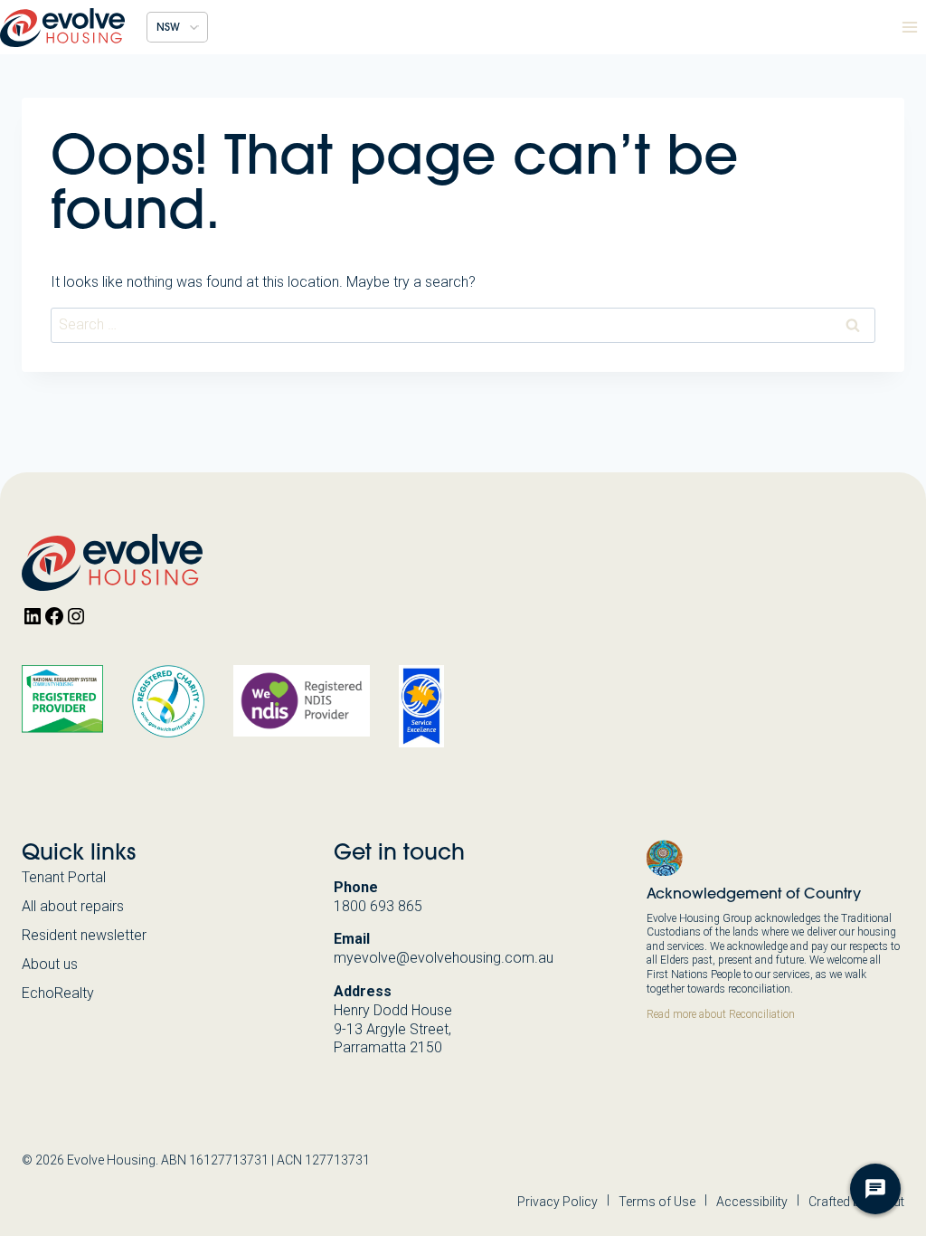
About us (50, 964)
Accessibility (752, 1201)
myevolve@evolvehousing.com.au (443, 957)
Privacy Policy (557, 1201)
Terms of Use (657, 1201)
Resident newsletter (84, 935)
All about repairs (73, 906)
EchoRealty (58, 993)
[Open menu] (909, 27)
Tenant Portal (64, 877)
